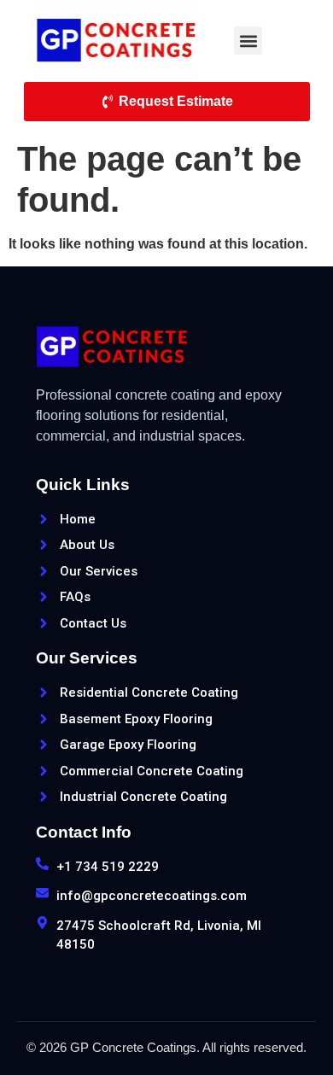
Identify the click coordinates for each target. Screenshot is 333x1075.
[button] (248, 40)
